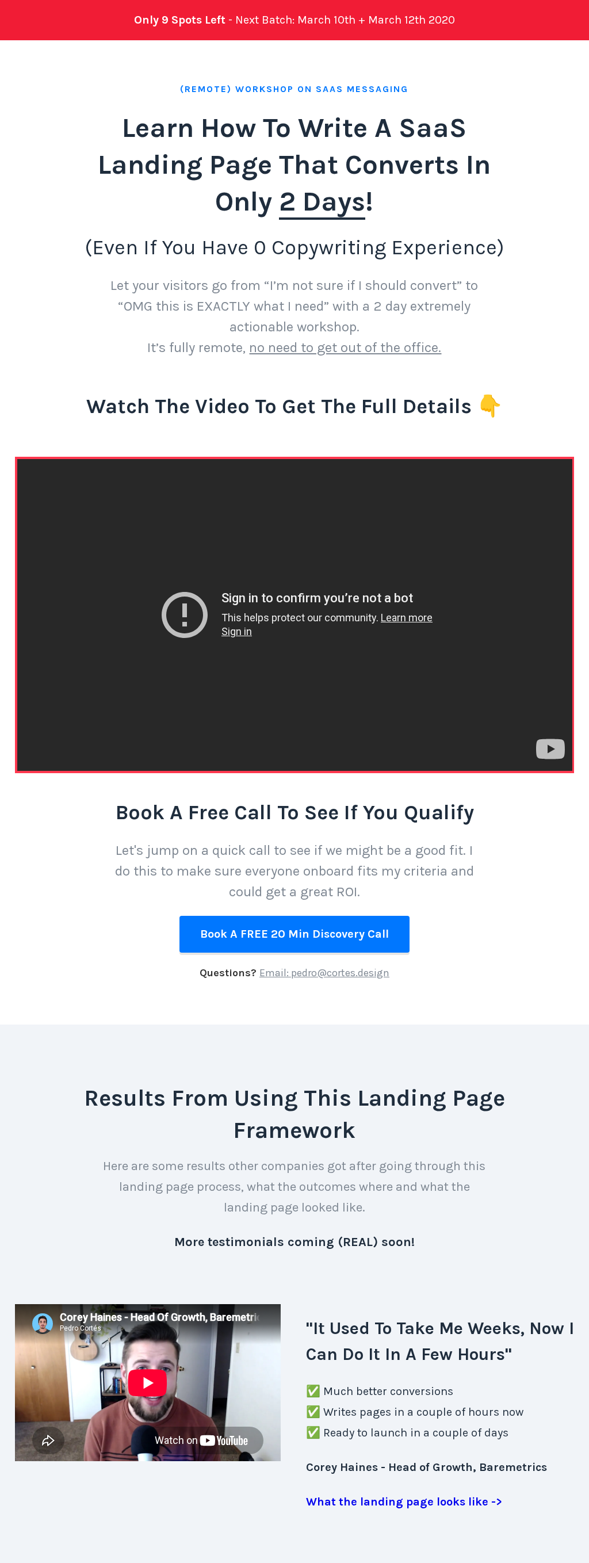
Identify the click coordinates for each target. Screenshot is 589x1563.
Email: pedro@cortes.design (324, 972)
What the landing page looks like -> (404, 1501)
